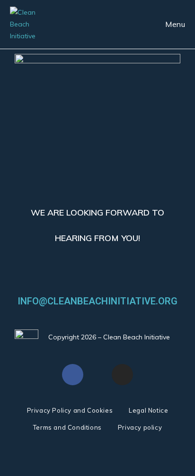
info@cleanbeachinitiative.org (97, 301)
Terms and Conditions (67, 427)
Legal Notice (148, 410)
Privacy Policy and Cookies (70, 410)
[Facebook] (72, 374)
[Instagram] (122, 374)
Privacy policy (140, 427)
